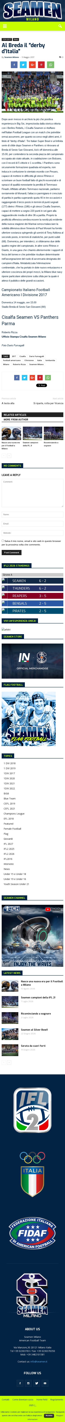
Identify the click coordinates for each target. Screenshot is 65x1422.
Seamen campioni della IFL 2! (38, 997)
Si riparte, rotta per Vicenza (48, 403)
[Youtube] (45, 1383)
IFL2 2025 (9, 848)
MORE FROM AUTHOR (16, 419)
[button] (60, 26)
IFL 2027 (8, 843)
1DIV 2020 (9, 778)
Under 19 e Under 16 (15, 879)
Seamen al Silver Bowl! (34, 1029)
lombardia (50, 360)
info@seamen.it (38, 1361)
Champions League (14, 813)
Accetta (49, 1415)
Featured (8, 823)
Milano (6, 364)
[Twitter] (36, 1383)
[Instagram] (28, 1383)
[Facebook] (20, 1383)
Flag (6, 833)
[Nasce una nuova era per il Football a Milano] (11, 433)
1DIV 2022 (9, 788)
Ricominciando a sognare (36, 1013)
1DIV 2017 (7, 39)
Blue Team (10, 798)
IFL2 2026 (9, 853)
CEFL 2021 (9, 808)
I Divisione (29, 360)
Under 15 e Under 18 (15, 874)
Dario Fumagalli (36, 356)
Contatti (5, 1399)
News (16, 39)
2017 (14, 356)
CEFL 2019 (9, 803)
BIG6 (6, 793)
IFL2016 (8, 858)
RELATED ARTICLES (15, 415)
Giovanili (8, 838)
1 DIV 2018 (10, 763)
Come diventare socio (22, 1399)
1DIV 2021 (9, 783)
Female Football (12, 828)
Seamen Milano (11, 57)
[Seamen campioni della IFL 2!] (32, 433)
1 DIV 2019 (10, 768)
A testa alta (8, 403)
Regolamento (56, 1399)
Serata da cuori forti (33, 1046)
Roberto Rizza (19, 364)
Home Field (41, 1399)
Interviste (9, 864)
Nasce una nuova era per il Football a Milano (11, 446)
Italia (39, 360)
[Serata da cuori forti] (10, 1050)
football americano (12, 360)
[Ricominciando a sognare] (53, 433)
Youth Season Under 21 (16, 884)
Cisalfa (23, 356)
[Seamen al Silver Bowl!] (10, 1034)
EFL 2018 (9, 818)
